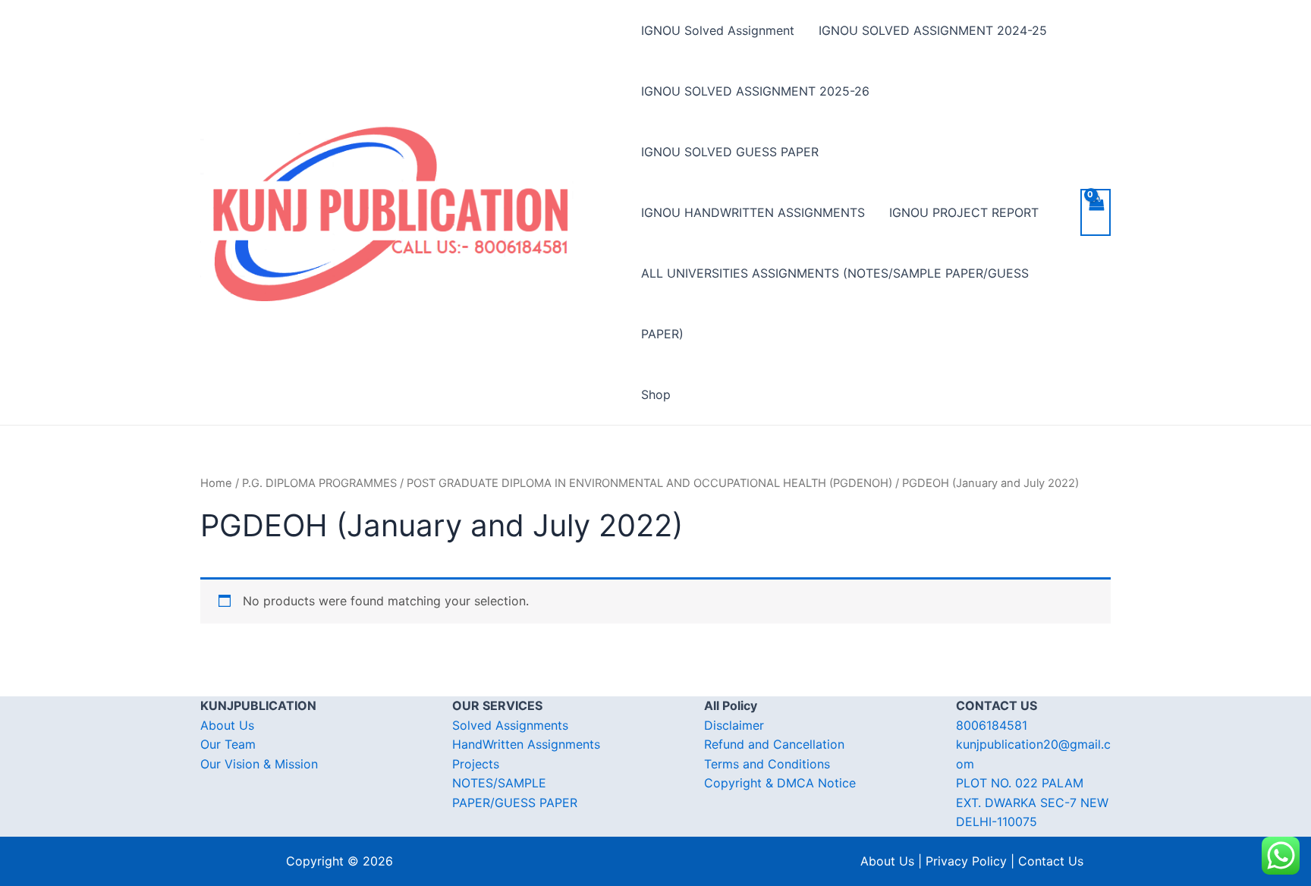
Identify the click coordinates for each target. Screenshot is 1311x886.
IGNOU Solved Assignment (717, 30)
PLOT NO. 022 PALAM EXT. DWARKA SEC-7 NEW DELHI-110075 (1032, 802)
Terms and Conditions (767, 763)
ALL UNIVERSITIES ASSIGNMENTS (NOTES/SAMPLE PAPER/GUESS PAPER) (835, 303)
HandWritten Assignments (526, 744)
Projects (475, 763)
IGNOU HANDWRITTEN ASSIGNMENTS (753, 212)
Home (216, 483)
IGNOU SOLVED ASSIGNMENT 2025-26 (755, 91)
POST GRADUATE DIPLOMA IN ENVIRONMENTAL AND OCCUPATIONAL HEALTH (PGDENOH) (649, 483)
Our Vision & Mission (259, 763)
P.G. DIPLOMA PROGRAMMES (319, 483)
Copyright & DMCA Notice (780, 782)
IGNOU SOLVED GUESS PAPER (730, 151)
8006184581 (991, 725)
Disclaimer (734, 725)
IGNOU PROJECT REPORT (964, 212)
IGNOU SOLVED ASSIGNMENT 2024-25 (933, 30)
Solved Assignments (510, 725)
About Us (227, 725)
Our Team (228, 744)
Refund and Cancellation (774, 744)
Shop (656, 394)
